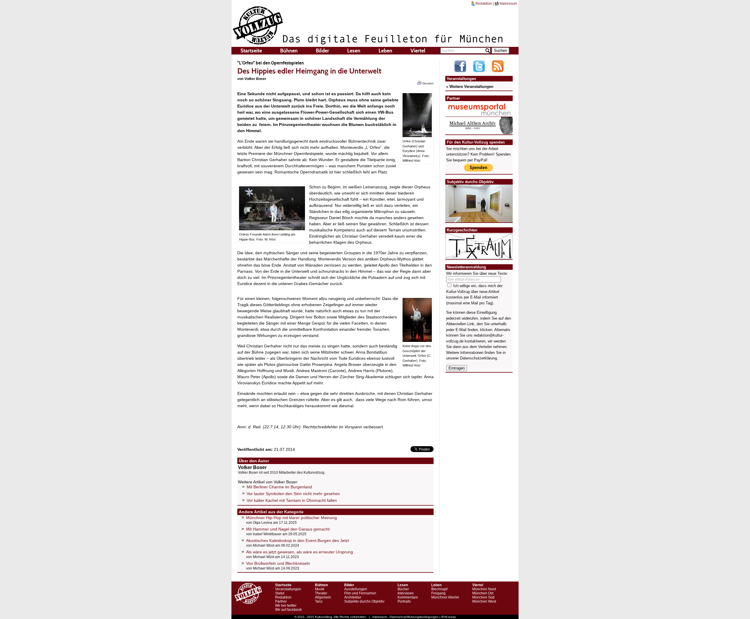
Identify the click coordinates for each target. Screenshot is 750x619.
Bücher (403, 589)
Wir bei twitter (285, 605)
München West (484, 601)
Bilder (322, 50)
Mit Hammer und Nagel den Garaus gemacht (288, 529)
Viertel (417, 50)
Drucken (428, 83)
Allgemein (323, 597)
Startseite (251, 50)
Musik (319, 589)
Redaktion (483, 3)
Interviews (406, 593)
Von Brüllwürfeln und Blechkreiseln (278, 563)
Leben (385, 50)
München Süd (483, 597)
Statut (279, 593)
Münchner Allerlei (445, 597)
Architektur (352, 597)
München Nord (484, 589)
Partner (281, 601)
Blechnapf (439, 589)
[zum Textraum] (479, 255)
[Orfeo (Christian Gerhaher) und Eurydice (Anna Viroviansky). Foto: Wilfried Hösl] (417, 135)
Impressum (508, 3)
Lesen (353, 50)
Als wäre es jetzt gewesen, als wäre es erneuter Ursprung (299, 552)
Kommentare (408, 597)
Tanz (319, 601)
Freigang (438, 593)
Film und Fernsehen (360, 593)
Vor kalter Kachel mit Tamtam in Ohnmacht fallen (292, 500)
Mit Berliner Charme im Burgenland (279, 487)
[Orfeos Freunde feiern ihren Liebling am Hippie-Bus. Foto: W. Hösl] (272, 228)
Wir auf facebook (288, 610)
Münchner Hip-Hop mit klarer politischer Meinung (291, 517)
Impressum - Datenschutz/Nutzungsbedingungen (405, 616)
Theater (321, 593)
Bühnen (289, 50)
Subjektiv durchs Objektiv (364, 601)
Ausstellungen (355, 589)
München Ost (482, 593)
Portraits (404, 601)
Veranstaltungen (288, 589)
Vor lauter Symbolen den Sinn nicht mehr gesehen (293, 493)
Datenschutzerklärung (478, 358)
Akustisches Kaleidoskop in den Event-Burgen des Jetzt (297, 540)
